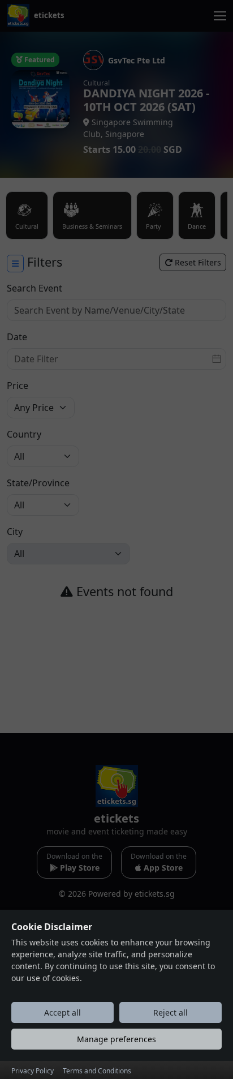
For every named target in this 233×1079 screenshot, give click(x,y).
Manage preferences (116, 1039)
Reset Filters (196, 262)
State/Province (38, 483)
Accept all (62, 1012)
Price (17, 385)
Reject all (170, 1012)
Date (17, 337)
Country (24, 434)
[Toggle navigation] (220, 15)
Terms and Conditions (97, 1071)
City (15, 531)
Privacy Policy (32, 1071)
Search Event (34, 288)
